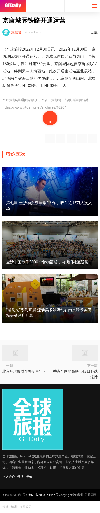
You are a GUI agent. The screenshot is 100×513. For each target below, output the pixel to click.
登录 (29, 476)
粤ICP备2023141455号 (43, 495)
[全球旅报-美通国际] (13, 6)
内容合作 (8, 476)
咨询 (20, 476)
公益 (94, 32)
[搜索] (70, 6)
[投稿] (82, 6)
